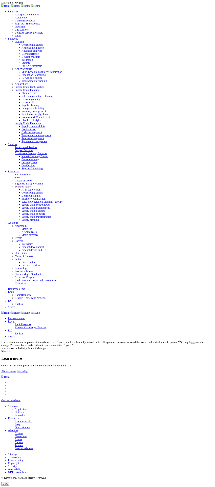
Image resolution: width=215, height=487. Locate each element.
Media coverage (30, 234)
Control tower (29, 129)
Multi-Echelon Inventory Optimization (42, 71)
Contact (19, 433)
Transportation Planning (34, 80)
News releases (29, 231)
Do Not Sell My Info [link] (12, 2)
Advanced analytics (32, 50)
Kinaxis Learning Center (35, 156)
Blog (17, 177)
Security (26, 62)
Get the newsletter (10, 400)
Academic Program (25, 277)
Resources (13, 171)
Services (12, 144)
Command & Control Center (37, 117)
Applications (21, 84)
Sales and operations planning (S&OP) (42, 201)
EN (10, 301)
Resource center (23, 174)
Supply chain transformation (36, 216)
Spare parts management (34, 141)
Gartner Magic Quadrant (28, 274)
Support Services (24, 150)
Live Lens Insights (31, 120)
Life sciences (22, 29)
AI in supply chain (31, 189)
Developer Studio (31, 56)
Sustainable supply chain (35, 114)
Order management (32, 132)
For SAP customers (32, 65)
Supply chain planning (33, 210)
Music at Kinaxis (24, 256)
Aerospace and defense (27, 14)
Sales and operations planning (37, 96)
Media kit (27, 228)
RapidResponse (23, 294)
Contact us (20, 283)
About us (13, 222)
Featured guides (23, 186)
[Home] (6, 376)
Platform (19, 41)
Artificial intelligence (33, 47)
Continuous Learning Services (31, 153)
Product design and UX (34, 250)
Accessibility (15, 469)
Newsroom (21, 225)
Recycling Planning (32, 77)
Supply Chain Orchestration (29, 87)
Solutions (13, 38)
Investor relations (24, 271)
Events (18, 237)
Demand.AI (28, 102)
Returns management (33, 138)
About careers (8, 371)
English (19, 304)
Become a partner (31, 265)
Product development (33, 247)
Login (11, 291)
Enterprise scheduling (33, 108)
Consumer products (25, 20)
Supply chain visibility (33, 126)
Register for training (32, 168)
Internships (27, 243)
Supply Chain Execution (28, 123)
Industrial (20, 26)
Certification (28, 165)
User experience (30, 53)
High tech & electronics (27, 23)
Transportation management (36, 135)
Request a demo (16, 288)
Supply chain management (36, 207)
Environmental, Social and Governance (35, 280)
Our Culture (21, 253)
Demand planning (31, 99)
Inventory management (34, 111)
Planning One (29, 93)
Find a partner (29, 262)
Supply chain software (33, 213)
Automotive (21, 17)
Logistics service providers (29, 32)
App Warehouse (23, 68)
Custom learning (30, 159)
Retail (18, 35)
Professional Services (26, 147)
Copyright (13, 463)
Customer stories (23, 180)
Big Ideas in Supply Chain (29, 183)
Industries (13, 11)
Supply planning (30, 105)
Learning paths (29, 162)
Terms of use (15, 457)
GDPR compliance (18, 472)
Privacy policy (15, 460)
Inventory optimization (34, 198)
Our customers (22, 427)
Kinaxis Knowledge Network (30, 297)
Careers (19, 240)
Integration (27, 59)
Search (11, 307)
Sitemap (12, 454)
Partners (19, 259)
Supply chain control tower (36, 204)
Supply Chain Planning (27, 90)
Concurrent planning (32, 44)
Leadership (21, 268)
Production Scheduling (34, 74)
